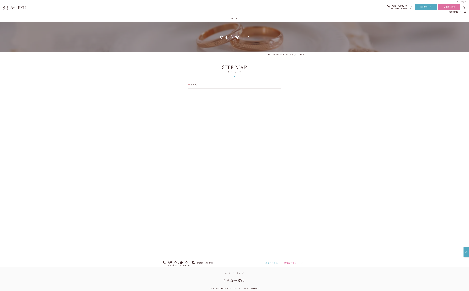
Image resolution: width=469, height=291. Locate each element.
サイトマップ (238, 273)
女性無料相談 (449, 7)
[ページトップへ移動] (303, 263)
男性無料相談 (426, 7)
